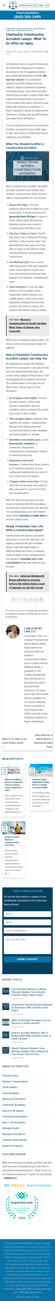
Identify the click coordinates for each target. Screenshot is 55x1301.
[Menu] (4, 5)
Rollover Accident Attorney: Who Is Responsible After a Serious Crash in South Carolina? (31, 1035)
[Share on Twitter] (24, 599)
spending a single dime (32, 515)
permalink (12, 617)
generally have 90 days (22, 216)
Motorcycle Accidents (14, 1099)
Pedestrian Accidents (13, 1104)
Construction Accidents (19, 29)
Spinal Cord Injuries (12, 1145)
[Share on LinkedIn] (41, 599)
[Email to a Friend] (30, 599)
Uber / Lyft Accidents (13, 1122)
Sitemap (20, 1297)
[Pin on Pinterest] (35, 599)
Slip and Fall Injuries (13, 1110)
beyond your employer (22, 443)
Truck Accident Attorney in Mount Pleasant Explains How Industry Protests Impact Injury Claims (28, 992)
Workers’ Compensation (15, 1081)
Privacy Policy (32, 1297)
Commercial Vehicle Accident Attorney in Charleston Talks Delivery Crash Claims (31, 1007)
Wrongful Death (10, 1128)
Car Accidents (9, 1087)
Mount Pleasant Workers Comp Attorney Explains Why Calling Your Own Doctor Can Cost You (29, 1051)
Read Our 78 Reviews (39, 1185)
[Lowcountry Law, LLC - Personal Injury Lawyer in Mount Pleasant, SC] (29, 5)
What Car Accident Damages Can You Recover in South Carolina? (31, 1022)
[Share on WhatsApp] (13, 599)
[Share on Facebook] (19, 599)
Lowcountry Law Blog (14, 614)
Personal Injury (24, 31)
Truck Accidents (10, 1093)
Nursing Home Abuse (13, 1134)
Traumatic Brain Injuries (14, 1140)
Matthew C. (10, 1178)
